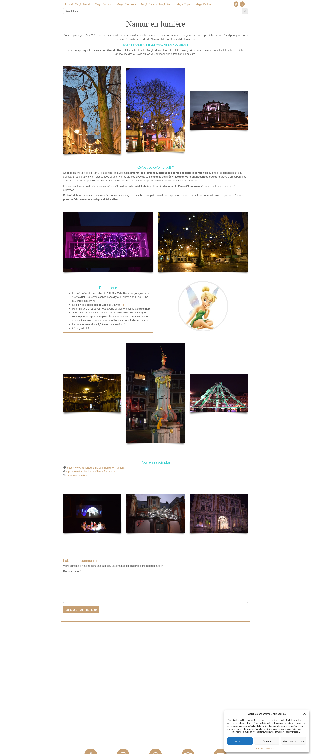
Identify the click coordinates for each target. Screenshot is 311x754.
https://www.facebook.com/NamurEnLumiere (90, 471)
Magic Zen (165, 4)
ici (123, 305)
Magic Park (147, 4)
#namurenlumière (77, 475)
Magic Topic (183, 4)
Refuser (267, 741)
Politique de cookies (265, 748)
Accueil (69, 4)
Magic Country (103, 4)
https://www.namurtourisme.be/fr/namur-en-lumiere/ (96, 467)
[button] (304, 713)
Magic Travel (82, 4)
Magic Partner (204, 4)
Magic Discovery (126, 4)
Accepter (240, 741)
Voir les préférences (293, 741)
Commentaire (72, 571)
